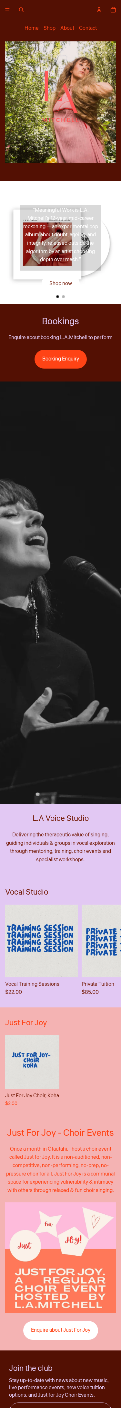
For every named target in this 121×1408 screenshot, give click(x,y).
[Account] (99, 10)
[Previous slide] (10, 242)
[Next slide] (110, 242)
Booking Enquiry (60, 358)
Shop (49, 28)
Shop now (60, 283)
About (67, 28)
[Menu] (7, 9)
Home (32, 28)
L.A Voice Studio (61, 818)
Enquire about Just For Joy (60, 1330)
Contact (88, 28)
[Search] (21, 10)
